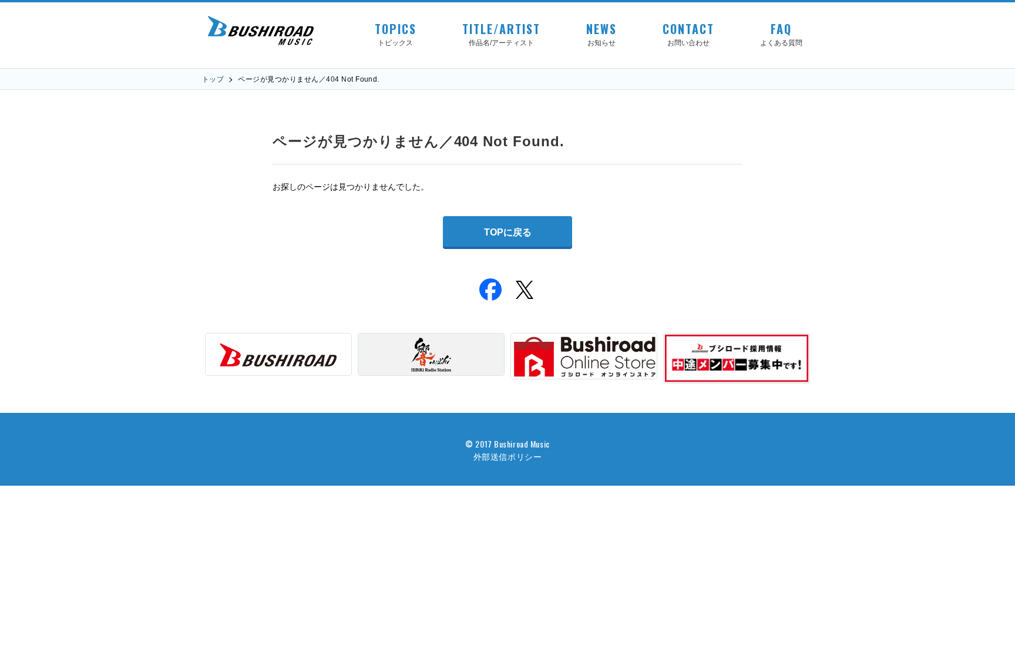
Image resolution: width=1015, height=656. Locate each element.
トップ (213, 79)
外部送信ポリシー (507, 456)
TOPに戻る (508, 232)
